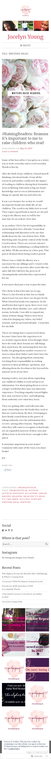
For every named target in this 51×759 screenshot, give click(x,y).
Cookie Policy (14, 749)
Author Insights (13, 493)
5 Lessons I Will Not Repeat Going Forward (22, 581)
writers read (10, 502)
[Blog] (13, 670)
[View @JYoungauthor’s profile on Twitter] (6, 530)
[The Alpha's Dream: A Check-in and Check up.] (13, 695)
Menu (27, 45)
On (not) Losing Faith (12, 602)
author (33, 490)
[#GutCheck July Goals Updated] (13, 720)
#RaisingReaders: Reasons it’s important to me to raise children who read (25, 138)
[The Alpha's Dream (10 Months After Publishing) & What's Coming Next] (13, 620)
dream (43, 493)
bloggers (31, 493)
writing (25, 502)
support (36, 499)
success (24, 499)
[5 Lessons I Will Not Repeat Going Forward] (37, 620)
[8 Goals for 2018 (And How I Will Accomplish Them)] (13, 645)
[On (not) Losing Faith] (37, 670)
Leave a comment (10, 151)
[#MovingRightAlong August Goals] (37, 695)
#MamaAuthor (27, 487)
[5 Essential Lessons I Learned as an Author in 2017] (37, 645)
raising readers (12, 496)
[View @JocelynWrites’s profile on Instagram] (9, 530)
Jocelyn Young (25, 37)
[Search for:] (25, 544)
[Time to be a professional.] (37, 720)
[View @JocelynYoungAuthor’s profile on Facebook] (3, 530)
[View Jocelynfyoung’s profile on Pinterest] (12, 530)
